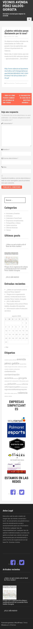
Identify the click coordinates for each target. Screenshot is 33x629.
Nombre (6, 149)
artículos (14, 360)
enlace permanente (22, 83)
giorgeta (22, 378)
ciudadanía (11, 369)
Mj (17, 36)
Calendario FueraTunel (14, 218)
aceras (10, 360)
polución (12, 384)
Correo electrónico (10, 158)
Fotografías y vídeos (13, 223)
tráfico (5, 393)
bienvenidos (14, 366)
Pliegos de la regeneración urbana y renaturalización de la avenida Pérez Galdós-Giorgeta (16, 269)
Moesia (3, 625)
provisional (19, 384)
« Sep (6, 347)
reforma (25, 384)
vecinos (10, 396)
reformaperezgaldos (12, 387)
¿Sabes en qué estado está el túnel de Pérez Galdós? (16, 245)
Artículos (9, 216)
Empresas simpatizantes (14, 221)
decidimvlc (15, 378)
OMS (20, 381)
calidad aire (20, 366)
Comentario (8, 123)
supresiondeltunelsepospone (15, 389)
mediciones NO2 (8, 381)
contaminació (17, 369)
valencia (22, 392)
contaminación (10, 371)
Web (4, 167)
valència (6, 396)
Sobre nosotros (11, 225)
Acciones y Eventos (13, 213)
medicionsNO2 (15, 381)
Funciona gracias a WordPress (11, 623)
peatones (24, 381)
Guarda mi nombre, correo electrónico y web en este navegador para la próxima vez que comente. (15, 180)
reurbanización (24, 387)
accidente (6, 360)
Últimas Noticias (10, 83)
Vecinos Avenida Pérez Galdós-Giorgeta (15, 5)
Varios (8, 230)
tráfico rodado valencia (12, 393)
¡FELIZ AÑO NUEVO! (12, 277)
